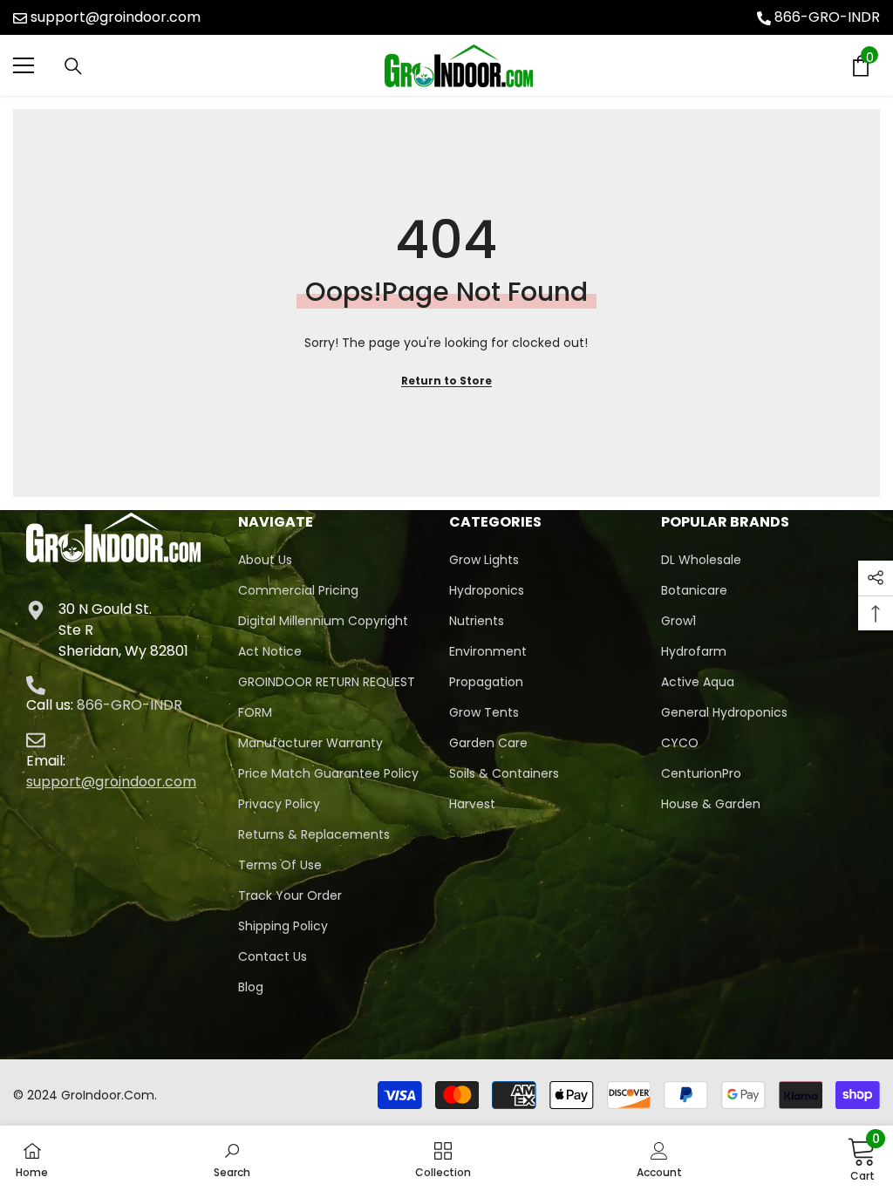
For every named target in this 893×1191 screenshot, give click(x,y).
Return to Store (446, 380)
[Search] (73, 66)
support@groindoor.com (116, 17)
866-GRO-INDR (827, 17)
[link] (232, 1158)
